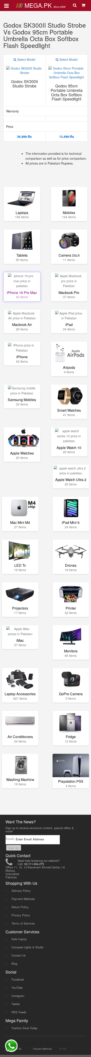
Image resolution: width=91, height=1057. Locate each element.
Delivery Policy (21, 890)
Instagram (17, 996)
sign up (13, 848)
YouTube (17, 987)
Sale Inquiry (19, 939)
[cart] (84, 5)
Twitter (15, 1004)
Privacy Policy (20, 915)
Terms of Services (23, 923)
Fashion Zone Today (24, 1028)
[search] (75, 5)
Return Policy (20, 907)
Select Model (25, 59)
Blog (14, 963)
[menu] (6, 5)
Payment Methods (23, 899)
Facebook (17, 979)
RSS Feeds (18, 1012)
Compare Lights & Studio (27, 947)
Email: (10, 839)
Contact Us (18, 955)
